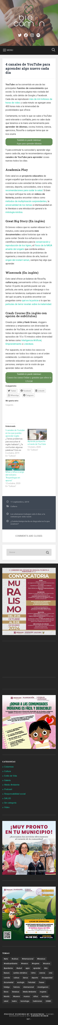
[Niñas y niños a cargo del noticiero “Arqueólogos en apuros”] (15, 465)
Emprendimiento (13, 344)
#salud (19, 968)
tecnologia (25, 1001)
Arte (45, 968)
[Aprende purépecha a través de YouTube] (37, 434)
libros (6, 992)
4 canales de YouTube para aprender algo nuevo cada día (27, 68)
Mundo (6, 996)
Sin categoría (10, 802)
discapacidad (47, 978)
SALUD (7, 798)
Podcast (8, 789)
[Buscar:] (28, 552)
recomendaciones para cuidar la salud (24, 190)
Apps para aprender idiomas (29, 143)
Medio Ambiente (11, 784)
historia (17, 987)
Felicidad (31, 982)
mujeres (43, 992)
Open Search (53, 50)
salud (6, 1001)
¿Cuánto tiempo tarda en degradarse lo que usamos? (30, 522)
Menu (10, 50)
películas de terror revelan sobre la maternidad (28, 304)
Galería (7, 780)
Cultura (13, 506)
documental (8, 982)
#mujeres (35, 964)
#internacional (27, 959)
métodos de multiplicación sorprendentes (26, 201)
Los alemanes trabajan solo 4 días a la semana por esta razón (27, 515)
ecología (20, 982)
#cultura (15, 959)
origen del (17, 260)
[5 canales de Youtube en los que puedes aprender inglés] (16, 443)
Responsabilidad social (14, 794)
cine (50, 973)
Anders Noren (39, 1016)
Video (7, 807)
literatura (15, 992)
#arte (6, 959)
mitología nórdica (13, 212)
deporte (35, 978)
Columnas (9, 766)
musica (27, 996)
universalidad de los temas (18, 205)
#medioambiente (10, 964)
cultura (16, 978)
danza (25, 978)
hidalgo (7, 987)
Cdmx (33, 973)
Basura (6, 973)
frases (41, 982)
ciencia (42, 973)
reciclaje (45, 996)
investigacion (43, 987)
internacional (28, 987)
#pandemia (8, 968)
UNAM (48, 1001)
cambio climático (20, 973)
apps (28, 968)
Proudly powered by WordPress (24, 1014)
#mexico (24, 964)
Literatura (28, 344)
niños (35, 996)
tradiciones (37, 1001)
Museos (16, 996)
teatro (14, 1001)
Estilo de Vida (10, 776)
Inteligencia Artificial (31, 340)
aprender (36, 968)
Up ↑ (29, 1019)
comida (7, 978)
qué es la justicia (30, 300)
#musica (46, 964)
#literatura (41, 959)
